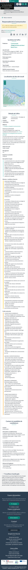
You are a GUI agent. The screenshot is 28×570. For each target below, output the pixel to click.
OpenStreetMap (12, 104)
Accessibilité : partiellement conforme (14, 544)
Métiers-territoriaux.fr (14, 552)
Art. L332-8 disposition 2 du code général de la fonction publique (12, 133)
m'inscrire (14, 503)
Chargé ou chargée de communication (12, 126)
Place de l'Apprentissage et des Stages (14, 555)
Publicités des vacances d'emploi (13, 539)
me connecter (15, 517)
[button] (5, 82)
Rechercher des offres (14, 537)
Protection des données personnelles (14, 542)
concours (4, 1)
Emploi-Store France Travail (14, 557)
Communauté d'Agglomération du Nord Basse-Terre (17, 45)
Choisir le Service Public (14, 553)
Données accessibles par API (13, 568)
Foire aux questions (14, 540)
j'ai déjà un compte (14, 507)
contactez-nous (14, 530)
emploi (13, 1)
